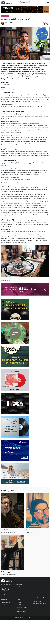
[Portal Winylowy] (25, 580)
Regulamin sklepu (21, 611)
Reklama (3, 597)
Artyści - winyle (21, 605)
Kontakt (19, 597)
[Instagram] (5, 589)
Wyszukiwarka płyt (25, 2)
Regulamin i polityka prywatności (22, 608)
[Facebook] (2, 589)
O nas (18, 599)
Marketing (3, 605)
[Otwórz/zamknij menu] (47, 2)
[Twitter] (9, 589)
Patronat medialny (6, 602)
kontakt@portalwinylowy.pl (40, 597)
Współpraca (4, 599)
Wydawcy (19, 602)
